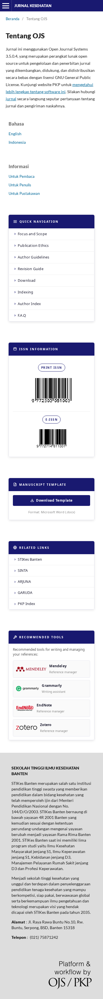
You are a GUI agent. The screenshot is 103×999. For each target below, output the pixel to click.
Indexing (25, 292)
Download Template (54, 500)
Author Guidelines (33, 257)
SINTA (23, 570)
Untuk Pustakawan (24, 193)
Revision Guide (30, 268)
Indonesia (17, 142)
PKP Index (26, 603)
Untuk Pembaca (22, 176)
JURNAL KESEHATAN (33, 5)
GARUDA (25, 592)
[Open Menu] (5, 5)
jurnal (11, 98)
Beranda (12, 18)
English (15, 133)
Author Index (29, 303)
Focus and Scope (32, 233)
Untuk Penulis (20, 185)
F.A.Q (22, 315)
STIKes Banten (30, 559)
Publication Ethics (33, 245)
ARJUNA (24, 581)
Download (27, 280)
